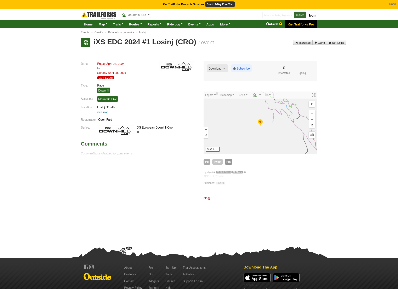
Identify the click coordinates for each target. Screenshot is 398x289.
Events (193, 24)
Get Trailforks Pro (301, 24)
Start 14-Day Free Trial (220, 4)
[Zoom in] (312, 113)
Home (88, 24)
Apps (210, 24)
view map (102, 112)
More (224, 24)
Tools (168, 274)
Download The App (260, 267)
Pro (150, 267)
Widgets (153, 281)
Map (102, 24)
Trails (117, 24)
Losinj (101, 107)
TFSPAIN (237, 172)
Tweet (217, 162)
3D (312, 134)
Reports (153, 24)
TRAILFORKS (224, 172)
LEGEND (206, 132)
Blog (151, 274)
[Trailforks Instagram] (91, 267)
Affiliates (188, 274)
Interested (304, 43)
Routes (134, 24)
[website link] (138, 132)
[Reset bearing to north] (312, 125)
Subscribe (243, 68)
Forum (193, 281)
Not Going (337, 43)
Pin (228, 162)
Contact (129, 281)
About (128, 267)
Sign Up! (171, 267)
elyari (210, 171)
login (312, 15)
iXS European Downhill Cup (155, 127)
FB (207, 162)
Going (321, 43)
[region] (260, 123)
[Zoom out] (312, 119)
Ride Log (173, 24)
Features (130, 274)
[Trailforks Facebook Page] (86, 267)
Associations (194, 267)
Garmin (170, 281)
